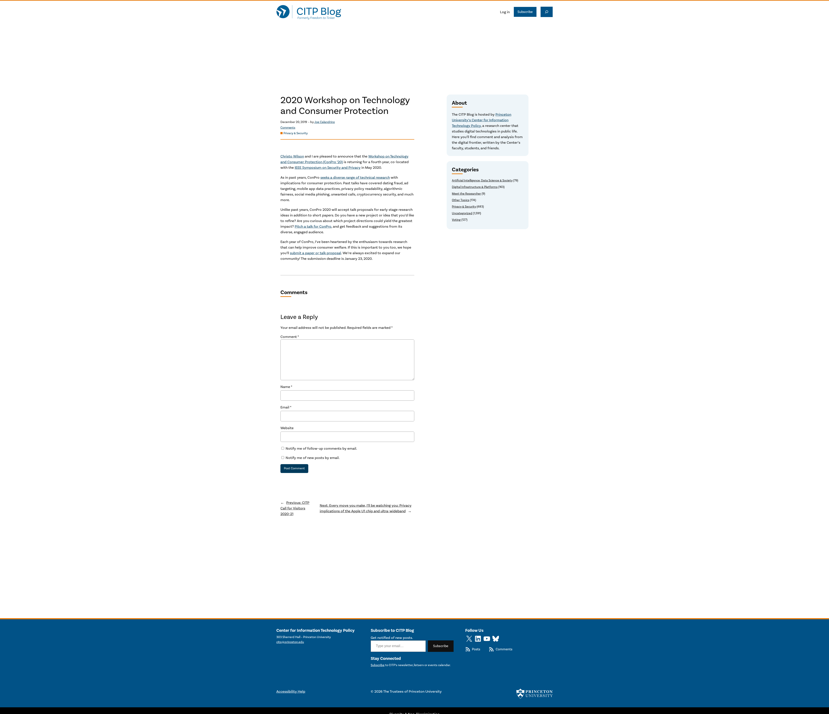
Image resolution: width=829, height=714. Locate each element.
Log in (505, 12)
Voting (456, 220)
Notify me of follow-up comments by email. (321, 448)
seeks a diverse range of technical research (355, 177)
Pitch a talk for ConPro (313, 226)
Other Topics (460, 200)
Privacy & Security (295, 133)
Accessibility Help (290, 691)
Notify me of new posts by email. (313, 458)
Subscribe (525, 12)
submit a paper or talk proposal (315, 253)
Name (286, 387)
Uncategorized (462, 213)
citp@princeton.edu (290, 642)
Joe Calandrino (324, 122)
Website (287, 428)
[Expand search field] (547, 12)
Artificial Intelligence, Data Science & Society (482, 180)
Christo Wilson (292, 156)
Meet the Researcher (466, 193)
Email (285, 407)
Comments (287, 127)
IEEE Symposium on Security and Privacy (328, 167)
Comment (289, 336)
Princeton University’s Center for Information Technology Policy (481, 120)
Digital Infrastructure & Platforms (475, 187)
